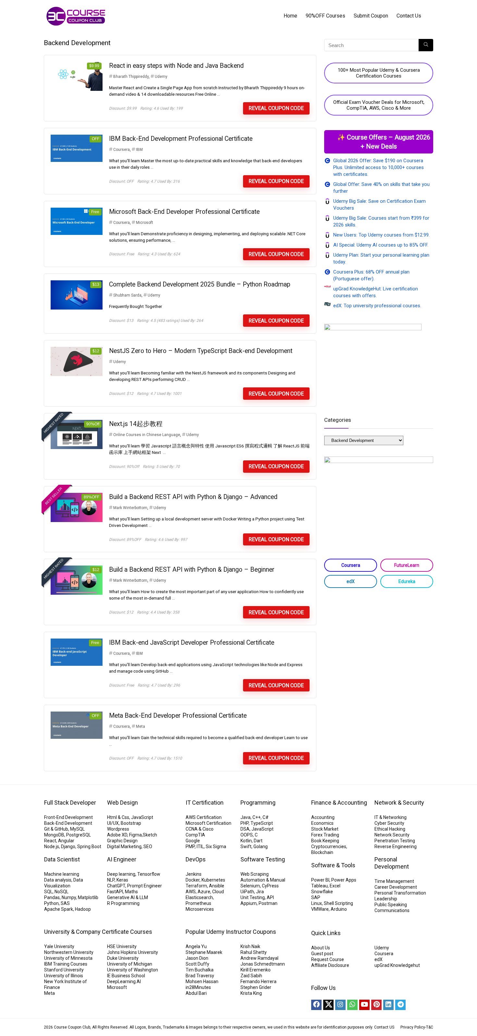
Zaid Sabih (251, 975)
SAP (315, 897)
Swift (245, 846)
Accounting (323, 817)
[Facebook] (316, 1005)
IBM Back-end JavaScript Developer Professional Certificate (191, 642)
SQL (48, 891)
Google (193, 840)
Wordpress (118, 829)
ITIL (200, 846)
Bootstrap (131, 823)
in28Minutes (198, 987)
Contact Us (409, 16)
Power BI (320, 880)
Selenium (250, 885)
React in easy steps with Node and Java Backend (176, 65)
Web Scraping (254, 874)
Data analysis (57, 880)
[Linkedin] (388, 1005)
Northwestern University (68, 952)
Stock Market (324, 829)
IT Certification (205, 802)
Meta (140, 726)
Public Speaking (390, 904)
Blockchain (322, 852)
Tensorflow (148, 874)
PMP (190, 846)
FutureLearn (406, 565)
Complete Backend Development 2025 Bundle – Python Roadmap (199, 284)
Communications (392, 910)
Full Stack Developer (70, 802)
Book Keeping (325, 840)
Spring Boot (89, 846)
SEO (147, 846)
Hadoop (83, 909)
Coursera (121, 149)
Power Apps (343, 880)
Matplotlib (88, 897)
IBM (139, 149)
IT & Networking (390, 817)
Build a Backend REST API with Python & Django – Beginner (192, 569)
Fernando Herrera (258, 981)
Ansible (216, 885)
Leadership (385, 898)
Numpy (69, 897)
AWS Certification (204, 817)
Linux (316, 903)
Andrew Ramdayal (259, 958)
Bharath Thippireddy (131, 76)
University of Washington (132, 969)
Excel (335, 885)
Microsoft (144, 222)
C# (266, 817)
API (270, 897)
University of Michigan (129, 964)
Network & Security (399, 802)
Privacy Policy (412, 1027)
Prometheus (198, 903)
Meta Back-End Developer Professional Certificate (178, 715)
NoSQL (61, 891)
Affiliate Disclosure (330, 965)
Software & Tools (333, 865)
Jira (260, 891)
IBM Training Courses (65, 964)
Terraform (196, 885)
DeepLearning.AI (124, 981)
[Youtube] (364, 1005)
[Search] (426, 45)
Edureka (406, 581)
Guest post (322, 953)
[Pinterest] (376, 1005)
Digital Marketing (124, 846)
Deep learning (121, 874)
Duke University (123, 958)
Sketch (150, 834)
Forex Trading (325, 834)
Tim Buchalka (200, 969)
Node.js (51, 846)
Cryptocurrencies (328, 846)
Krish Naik (250, 946)
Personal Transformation (400, 893)
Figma (135, 834)
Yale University (59, 946)
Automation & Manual (262, 880)
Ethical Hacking (389, 829)
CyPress (270, 885)
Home (290, 16)
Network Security (392, 834)
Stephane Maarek (204, 952)
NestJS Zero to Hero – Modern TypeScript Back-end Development (200, 351)
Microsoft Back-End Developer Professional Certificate (184, 211)
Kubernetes (213, 880)
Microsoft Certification (208, 823)
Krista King (251, 993)
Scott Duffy (197, 964)
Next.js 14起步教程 (136, 424)
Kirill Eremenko (255, 969)
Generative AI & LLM (127, 897)
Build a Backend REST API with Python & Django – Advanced (193, 497)
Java (245, 817)
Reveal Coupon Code (276, 108)
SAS (65, 903)
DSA (245, 829)
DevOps (196, 859)
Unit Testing (252, 897)
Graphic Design (122, 840)
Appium (248, 903)
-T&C (429, 1027)
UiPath (247, 891)
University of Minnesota (68, 958)
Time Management (394, 881)
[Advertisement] (378, 644)
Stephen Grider (255, 987)
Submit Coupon (371, 16)
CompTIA (195, 834)
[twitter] (328, 1005)
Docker (193, 880)
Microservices (200, 909)
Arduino (339, 909)
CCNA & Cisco (200, 829)
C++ (256, 817)
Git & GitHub (56, 829)
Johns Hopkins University (132, 952)
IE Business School (126, 975)
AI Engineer (121, 859)
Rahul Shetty (253, 952)
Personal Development (391, 863)
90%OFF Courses (325, 16)
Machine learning (61, 874)
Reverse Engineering (395, 846)
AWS (191, 891)
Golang (260, 846)
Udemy (161, 76)
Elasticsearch (199, 897)
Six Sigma (216, 846)
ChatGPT (116, 885)
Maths (131, 891)
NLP (111, 880)
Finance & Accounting (339, 802)
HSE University (122, 946)
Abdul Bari (196, 993)
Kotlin (246, 840)
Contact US (384, 1027)
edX (351, 581)
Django (68, 846)
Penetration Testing (394, 840)
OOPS (246, 834)
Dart (258, 840)
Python (51, 903)
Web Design (122, 802)
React (50, 840)
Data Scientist (62, 859)
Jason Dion (197, 958)
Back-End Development (68, 823)
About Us (320, 947)
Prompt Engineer (144, 885)
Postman (268, 903)
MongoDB (54, 834)
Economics (322, 823)
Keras (122, 880)
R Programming (123, 903)
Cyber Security (389, 823)
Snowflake (322, 891)
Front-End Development (68, 817)
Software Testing (262, 859)
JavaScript (142, 817)
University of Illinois (63, 975)
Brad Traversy (200, 975)
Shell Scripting (338, 903)
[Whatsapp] (352, 1005)
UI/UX (113, 823)
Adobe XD (117, 834)
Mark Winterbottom (130, 508)
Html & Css (118, 817)
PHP (244, 823)
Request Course (327, 959)
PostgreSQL (78, 834)
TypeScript (262, 823)
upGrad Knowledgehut (397, 965)
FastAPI (115, 891)
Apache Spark (58, 909)
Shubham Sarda (127, 295)
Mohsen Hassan (202, 981)
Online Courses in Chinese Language (146, 435)
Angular (66, 840)
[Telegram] (400, 1005)
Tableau (319, 885)
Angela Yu (196, 946)
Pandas (52, 897)
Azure (204, 891)
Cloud (218, 891)
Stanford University (64, 969)
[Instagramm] (340, 1005)
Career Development (395, 887)
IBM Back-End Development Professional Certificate (180, 138)
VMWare (320, 909)
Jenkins (194, 874)
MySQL (77, 829)
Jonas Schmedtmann (262, 964)
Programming (257, 802)
